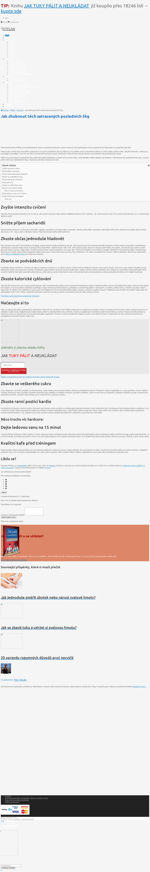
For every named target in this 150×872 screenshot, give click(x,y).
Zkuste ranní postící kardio (12, 188)
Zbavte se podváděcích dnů (12, 177)
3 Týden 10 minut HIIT (17, 68)
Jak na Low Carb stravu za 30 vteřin (23, 87)
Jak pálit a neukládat (18, 78)
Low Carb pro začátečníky (19, 85)
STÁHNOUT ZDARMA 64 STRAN (14, 371)
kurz (48, 468)
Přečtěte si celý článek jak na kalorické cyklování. (20, 296)
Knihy (8, 76)
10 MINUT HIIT (10, 59)
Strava (12, 46)
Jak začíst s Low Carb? (18, 96)
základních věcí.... (139, 686)
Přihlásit (5, 22)
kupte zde (11, 11)
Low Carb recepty (16, 102)
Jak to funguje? (15, 61)
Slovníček (13, 57)
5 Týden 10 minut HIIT (17, 72)
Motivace (13, 48)
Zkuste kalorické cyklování (12, 179)
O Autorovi (9, 106)
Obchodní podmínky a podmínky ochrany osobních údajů (26, 798)
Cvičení (12, 44)
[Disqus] (75, 715)
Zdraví (11, 50)
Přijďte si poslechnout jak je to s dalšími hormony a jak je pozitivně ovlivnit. (30, 377)
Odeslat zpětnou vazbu (8, 517)
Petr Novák (20, 679)
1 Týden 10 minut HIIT (17, 63)
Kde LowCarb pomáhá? (18, 100)
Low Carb (8, 83)
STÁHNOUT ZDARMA (8, 868)
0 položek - (14, 22)
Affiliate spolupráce (12, 802)
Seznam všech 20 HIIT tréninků (21, 74)
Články (8, 40)
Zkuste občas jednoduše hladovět (15, 174)
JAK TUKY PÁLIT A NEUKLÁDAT (56, 5)
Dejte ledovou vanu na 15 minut (14, 193)
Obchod (9, 104)
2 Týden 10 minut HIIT (17, 65)
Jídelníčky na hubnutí (18, 81)
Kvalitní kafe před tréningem (13, 196)
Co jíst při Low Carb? (17, 89)
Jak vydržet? (14, 98)
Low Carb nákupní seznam (19, 91)
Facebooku (22, 466)
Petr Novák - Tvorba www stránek (23, 819)
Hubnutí (12, 42)
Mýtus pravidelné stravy (15, 254)
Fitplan (6, 110)
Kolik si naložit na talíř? (19, 93)
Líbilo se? (8, 199)
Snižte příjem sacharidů (10, 171)
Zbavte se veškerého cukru (12, 185)
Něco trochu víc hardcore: (14, 191)
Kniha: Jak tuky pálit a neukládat (17, 800)
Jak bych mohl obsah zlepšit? (13, 515)
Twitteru (52, 466)
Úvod (6, 18)
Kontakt (8, 796)
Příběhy (12, 55)
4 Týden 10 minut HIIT (17, 70)
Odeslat (4, 492)
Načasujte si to (7, 182)
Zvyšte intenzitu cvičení (11, 168)
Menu (7, 35)
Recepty (12, 53)
